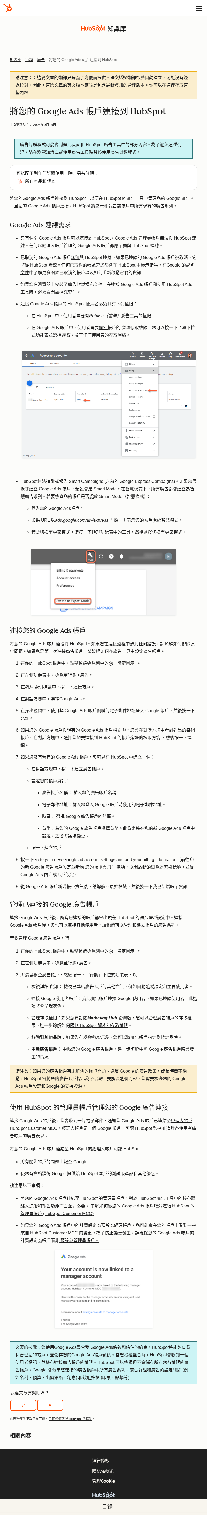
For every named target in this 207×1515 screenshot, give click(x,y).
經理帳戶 (122, 1225)
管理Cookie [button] (103, 1481)
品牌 (173, 1037)
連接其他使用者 (83, 925)
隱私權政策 (103, 1470)
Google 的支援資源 (64, 1086)
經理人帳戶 (181, 1120)
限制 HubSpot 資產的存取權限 (99, 1025)
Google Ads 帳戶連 (41, 198)
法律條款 (100, 1460)
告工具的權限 (120, 315)
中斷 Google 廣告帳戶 (160, 1049)
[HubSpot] (7, 8)
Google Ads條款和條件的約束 (118, 1347)
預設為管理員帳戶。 (79, 1240)
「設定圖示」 (125, 663)
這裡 (170, 85)
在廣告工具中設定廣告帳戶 (135, 651)
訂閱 (51, 173)
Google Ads (60, 508)
